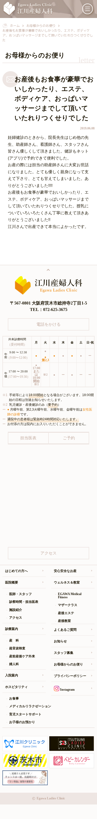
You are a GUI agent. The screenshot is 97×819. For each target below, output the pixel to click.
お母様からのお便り (68, 664)
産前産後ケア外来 (22, 656)
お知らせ (60, 641)
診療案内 (11, 629)
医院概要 (11, 582)
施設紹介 (15, 610)
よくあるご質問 (65, 630)
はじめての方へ (16, 571)
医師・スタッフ (20, 594)
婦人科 (14, 664)
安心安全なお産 (65, 571)
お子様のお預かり (22, 722)
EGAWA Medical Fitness (69, 595)
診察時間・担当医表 (23, 602)
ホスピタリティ (16, 687)
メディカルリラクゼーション (27, 706)
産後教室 (64, 621)
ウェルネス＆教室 (67, 582)
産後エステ (66, 613)
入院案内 (11, 675)
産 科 (14, 640)
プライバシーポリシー (70, 676)
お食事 (14, 698)
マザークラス (67, 605)
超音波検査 (17, 648)
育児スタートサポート (25, 714)
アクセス (15, 617)
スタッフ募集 (63, 653)
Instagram (67, 689)
